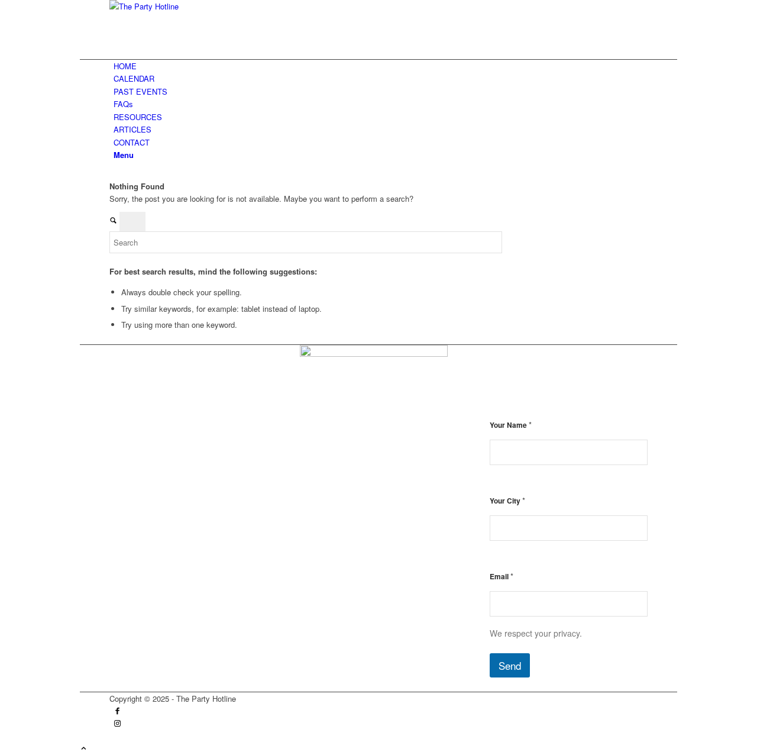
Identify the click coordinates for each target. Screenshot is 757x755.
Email (501, 576)
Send (510, 665)
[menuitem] (381, 66)
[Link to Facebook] (117, 711)
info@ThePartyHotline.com (187, 451)
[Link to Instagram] (117, 724)
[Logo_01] (198, 6)
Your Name (511, 424)
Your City (507, 500)
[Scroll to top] (84, 748)
